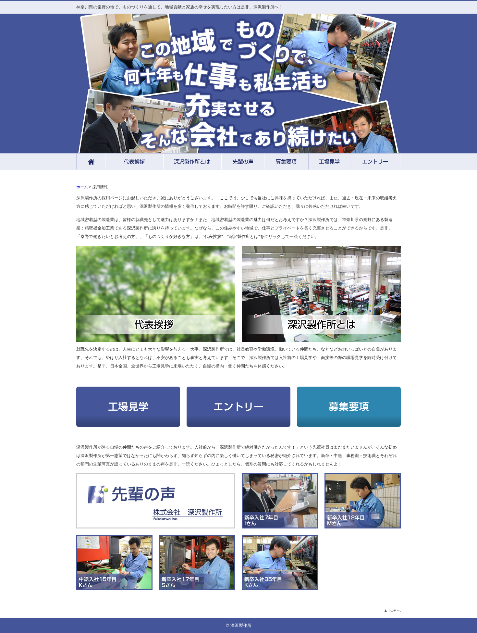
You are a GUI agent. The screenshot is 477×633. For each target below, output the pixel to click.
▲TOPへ (392, 610)
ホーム (82, 187)
